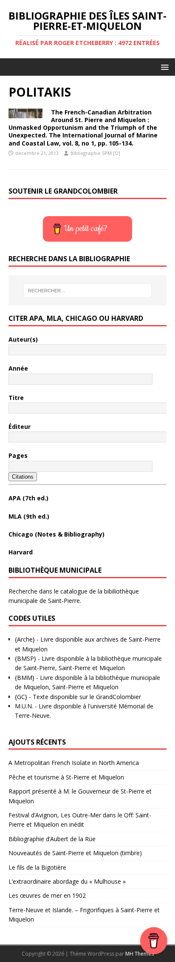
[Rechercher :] (88, 290)
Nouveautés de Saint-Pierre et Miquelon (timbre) (75, 853)
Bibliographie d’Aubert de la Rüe (52, 839)
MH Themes (139, 953)
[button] (163, 66)
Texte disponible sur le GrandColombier (87, 697)
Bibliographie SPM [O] (95, 153)
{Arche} (25, 639)
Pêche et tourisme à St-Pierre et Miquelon (66, 777)
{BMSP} (25, 658)
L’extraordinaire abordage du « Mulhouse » (67, 881)
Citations (23, 477)
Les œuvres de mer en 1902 (47, 895)
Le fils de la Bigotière (37, 867)
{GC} (21, 697)
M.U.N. (24, 706)
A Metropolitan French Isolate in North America (73, 763)
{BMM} (24, 678)
